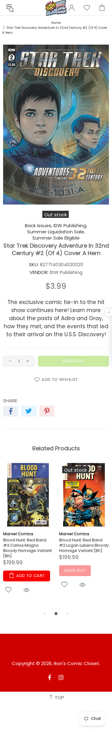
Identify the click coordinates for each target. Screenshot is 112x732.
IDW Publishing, (70, 226)
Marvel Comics (18, 533)
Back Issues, (38, 226)
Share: (10, 401)
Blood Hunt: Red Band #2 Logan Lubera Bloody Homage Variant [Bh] (84, 545)
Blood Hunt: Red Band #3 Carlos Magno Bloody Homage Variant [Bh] (27, 547)
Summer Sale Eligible (56, 238)
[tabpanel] (28, 536)
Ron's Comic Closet (76, 663)
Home (56, 22)
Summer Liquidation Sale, (56, 232)
